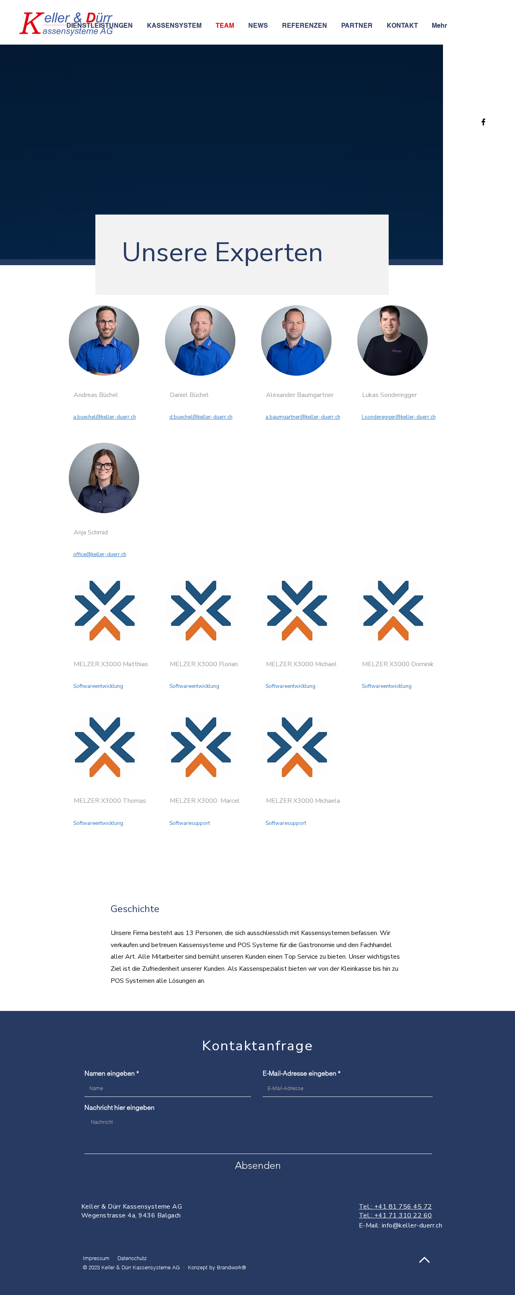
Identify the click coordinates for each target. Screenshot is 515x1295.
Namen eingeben (109, 1073)
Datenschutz (132, 1258)
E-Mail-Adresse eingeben (299, 1073)
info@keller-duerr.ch (412, 1225)
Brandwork (229, 1267)
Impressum (96, 1258)
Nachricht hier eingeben (119, 1107)
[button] (175, 26)
